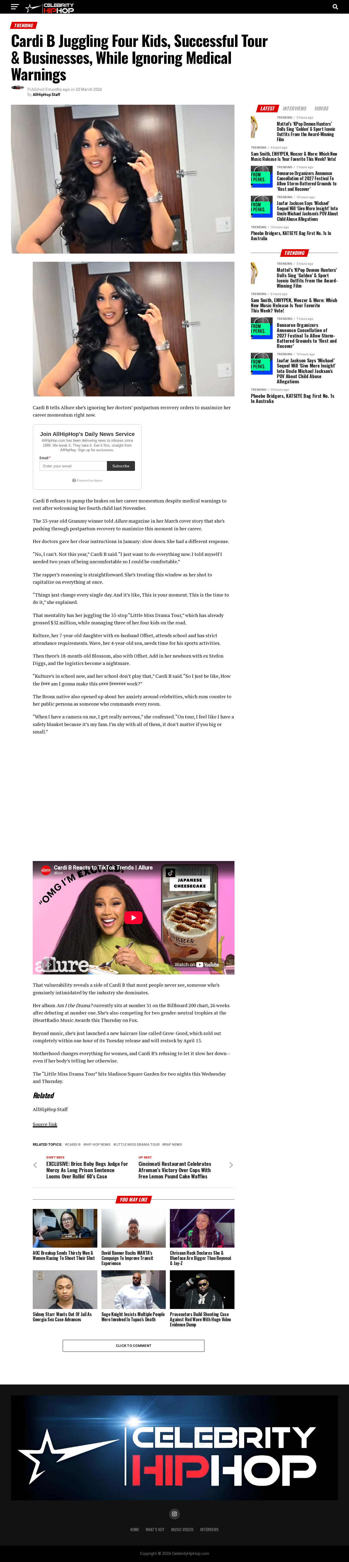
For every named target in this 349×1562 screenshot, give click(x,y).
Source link (45, 1124)
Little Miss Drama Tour (137, 1144)
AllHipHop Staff (46, 94)
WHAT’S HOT (155, 1529)
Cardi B (74, 1144)
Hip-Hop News (98, 1144)
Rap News (173, 1144)
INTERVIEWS (209, 1529)
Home (134, 1529)
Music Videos (182, 1529)
